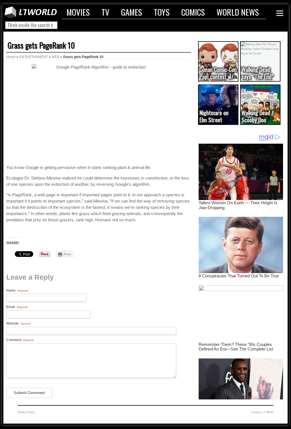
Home (11, 57)
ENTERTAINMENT (33, 57)
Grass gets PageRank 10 (41, 45)
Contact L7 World (262, 412)
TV (105, 12)
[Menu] (280, 13)
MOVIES (78, 12)
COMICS (193, 12)
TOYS (162, 12)
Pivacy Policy (26, 412)
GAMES (131, 12)
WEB (55, 57)
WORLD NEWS (238, 12)
